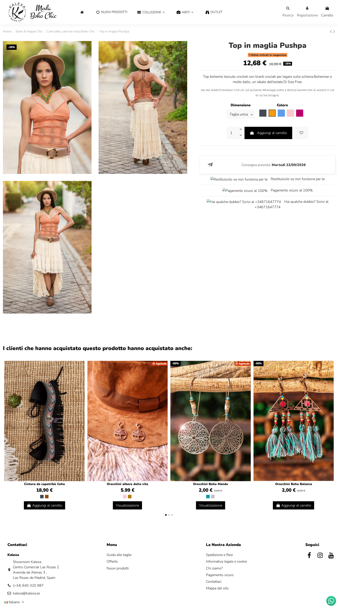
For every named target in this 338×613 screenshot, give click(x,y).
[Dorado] (129, 496)
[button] (151, 12)
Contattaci (213, 581)
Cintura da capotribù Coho (44, 484)
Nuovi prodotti (118, 568)
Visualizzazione (127, 505)
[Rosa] (125, 496)
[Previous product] (331, 31)
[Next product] (334, 31)
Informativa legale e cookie (226, 561)
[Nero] (42, 496)
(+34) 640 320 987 (28, 585)
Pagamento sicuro (220, 575)
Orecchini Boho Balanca (293, 484)
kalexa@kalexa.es (26, 593)
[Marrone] (47, 496)
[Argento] (213, 496)
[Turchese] (208, 496)
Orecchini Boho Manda (210, 484)
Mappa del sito (217, 588)
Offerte (112, 561)
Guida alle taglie (119, 554)
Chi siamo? (214, 568)
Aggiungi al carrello (272, 132)
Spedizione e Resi (219, 554)
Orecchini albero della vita (127, 484)
